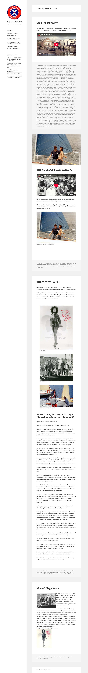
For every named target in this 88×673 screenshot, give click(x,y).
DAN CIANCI (17, 73)
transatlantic (39, 121)
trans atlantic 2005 (66, 119)
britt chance (73, 75)
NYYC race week (43, 104)
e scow (47, 84)
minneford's (49, 100)
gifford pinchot (58, 87)
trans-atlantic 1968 (71, 120)
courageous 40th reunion (63, 81)
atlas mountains (62, 70)
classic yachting (49, 80)
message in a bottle (48, 98)
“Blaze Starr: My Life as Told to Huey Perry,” (53, 464)
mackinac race (70, 96)
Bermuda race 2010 (45, 72)
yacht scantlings (40, 126)
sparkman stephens (68, 114)
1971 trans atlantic (41, 67)
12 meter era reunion (60, 65)
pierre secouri (73, 106)
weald (47, 124)
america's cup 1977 (41, 70)
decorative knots (53, 83)
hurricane (39, 90)
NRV (67, 103)
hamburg (43, 88)
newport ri (47, 103)
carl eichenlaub (65, 77)
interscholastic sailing (49, 93)
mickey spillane (56, 98)
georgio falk (72, 85)
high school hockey (61, 88)
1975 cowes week (49, 67)
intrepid (56, 93)
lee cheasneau (45, 96)
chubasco (63, 78)
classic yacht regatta (41, 80)
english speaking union (61, 84)
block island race (43, 74)
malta (42, 97)
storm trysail (58, 117)
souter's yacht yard (59, 114)
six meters (39, 114)
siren (54, 111)
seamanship (44, 111)
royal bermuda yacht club (45, 108)
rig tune (70, 107)
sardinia (66, 110)
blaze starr (48, 570)
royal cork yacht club (55, 108)
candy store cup (55, 77)
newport (43, 103)
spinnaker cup (40, 116)
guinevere (68, 87)
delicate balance (61, 83)
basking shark (40, 71)
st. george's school (53, 116)
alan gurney (58, 68)
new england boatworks (45, 101)
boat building (61, 75)
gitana (64, 87)
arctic (57, 70)
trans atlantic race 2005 (61, 120)
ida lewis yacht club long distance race (59, 90)
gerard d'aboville (40, 87)
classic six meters (70, 78)
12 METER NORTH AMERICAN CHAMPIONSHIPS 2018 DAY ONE (14, 59)
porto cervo (39, 107)
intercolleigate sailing (64, 91)
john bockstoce (40, 94)
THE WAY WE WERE (48, 282)
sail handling (58, 110)
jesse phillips (72, 93)
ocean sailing (66, 104)
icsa (65, 266)
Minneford (73, 98)
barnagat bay (69, 70)
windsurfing (66, 124)
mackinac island (62, 96)
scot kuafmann (72, 110)
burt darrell (48, 77)
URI (58, 123)
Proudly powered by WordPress (44, 669)
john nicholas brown (48, 94)
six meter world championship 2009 (52, 113)
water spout (42, 124)
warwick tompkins (68, 123)
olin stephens (43, 106)
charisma (39, 78)
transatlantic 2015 (55, 121)
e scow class (52, 84)
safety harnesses (42, 110)
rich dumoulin (45, 107)
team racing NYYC (67, 117)
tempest (46, 119)
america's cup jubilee (50, 70)
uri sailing (65, 573)
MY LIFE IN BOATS (47, 23)
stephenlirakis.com (14, 22)
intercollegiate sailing (53, 91)
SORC (53, 114)
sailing (62, 110)
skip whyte (44, 114)
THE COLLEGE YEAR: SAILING (54, 169)
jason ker (61, 93)
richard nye (58, 107)
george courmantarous (56, 85)
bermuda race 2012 (54, 72)
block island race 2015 (71, 74)
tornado (50, 119)
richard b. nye (52, 107)
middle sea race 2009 (65, 98)
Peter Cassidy (66, 106)
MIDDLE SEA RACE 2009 (12, 33)
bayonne (45, 71)
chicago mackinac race (46, 78)
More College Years (48, 588)
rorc (73, 107)
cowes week (41, 83)
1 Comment (40, 267)
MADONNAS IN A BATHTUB (13, 48)
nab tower (54, 100)
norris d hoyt (63, 103)
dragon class (43, 84)
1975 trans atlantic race (59, 67)
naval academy (60, 100)
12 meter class (51, 65)
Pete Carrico (10, 73)
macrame (39, 97)
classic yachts (57, 80)
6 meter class (68, 67)
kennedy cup (57, 94)
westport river (60, 124)
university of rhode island (51, 123)
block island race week (42, 75)
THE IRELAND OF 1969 (12, 46)
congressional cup (41, 81)
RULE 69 (63, 108)
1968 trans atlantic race (70, 65)
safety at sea (68, 108)
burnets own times (41, 77)
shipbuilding (50, 111)
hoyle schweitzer (69, 88)
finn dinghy (47, 85)
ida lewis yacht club (45, 90)
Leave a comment (50, 126)
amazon (63, 68)
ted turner (41, 119)
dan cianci (47, 83)
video (43, 552)
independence (71, 90)
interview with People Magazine (48, 533)
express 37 (69, 84)
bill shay (70, 72)
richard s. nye (65, 107)
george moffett (65, 85)
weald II (50, 124)
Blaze (62, 460)
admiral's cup (52, 68)
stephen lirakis (45, 117)
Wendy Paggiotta (11, 63)
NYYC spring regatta (51, 104)
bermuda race (57, 71)
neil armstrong (67, 100)
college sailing (63, 80)
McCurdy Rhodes (56, 97)
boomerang (67, 75)
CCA (70, 77)
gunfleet (38, 88)
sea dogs (39, 111)
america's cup (69, 68)
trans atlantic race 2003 (50, 120)
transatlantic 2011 (47, 121)
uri (74, 266)
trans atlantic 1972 (57, 119)
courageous (54, 81)
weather (55, 124)
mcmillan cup (63, 97)
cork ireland (48, 81)
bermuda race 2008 (65, 71)
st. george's (46, 116)
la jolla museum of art (68, 94)
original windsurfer (58, 106)
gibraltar (53, 87)
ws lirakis (9, 58)
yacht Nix (72, 124)
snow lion (49, 114)
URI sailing (61, 123)
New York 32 (54, 101)
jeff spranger (66, 93)
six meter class (59, 111)
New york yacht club (62, 101)
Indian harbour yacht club (42, 91)
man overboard (47, 97)
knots (61, 94)
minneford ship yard (41, 100)
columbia (69, 80)
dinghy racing (68, 83)
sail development (50, 110)
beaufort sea (51, 71)
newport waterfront (55, 103)
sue (62, 117)
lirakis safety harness (54, 96)
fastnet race (41, 85)
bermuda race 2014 (63, 72)
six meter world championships (68, 113)
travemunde (42, 123)
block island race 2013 (60, 74)
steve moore (51, 117)
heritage (54, 88)
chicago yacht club (56, 78)
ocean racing (60, 104)
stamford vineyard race (63, 116)
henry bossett (49, 88)
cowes (70, 81)
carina (60, 77)
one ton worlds (50, 106)
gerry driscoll (48, 87)
